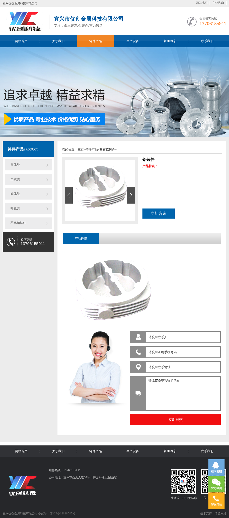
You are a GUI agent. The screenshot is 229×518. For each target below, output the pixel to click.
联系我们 (207, 41)
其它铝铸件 (107, 149)
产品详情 (81, 238)
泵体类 (15, 164)
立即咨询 (159, 213)
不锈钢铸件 (18, 223)
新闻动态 (169, 41)
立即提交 (175, 419)
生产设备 (132, 41)
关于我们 (58, 41)
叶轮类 (15, 208)
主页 (81, 149)
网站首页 (21, 41)
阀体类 (15, 194)
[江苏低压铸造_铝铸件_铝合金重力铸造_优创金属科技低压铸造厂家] (24, 30)
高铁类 (15, 179)
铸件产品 (95, 41)
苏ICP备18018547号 (62, 513)
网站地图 (202, 2)
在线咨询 (218, 2)
